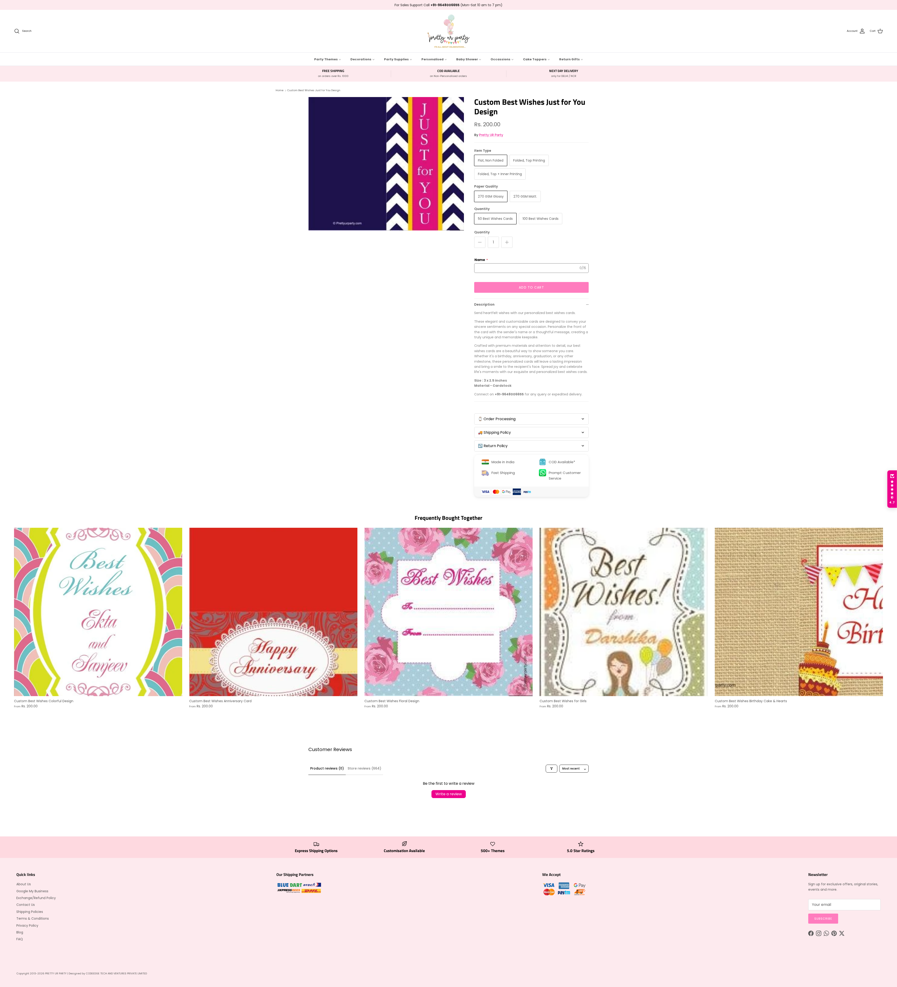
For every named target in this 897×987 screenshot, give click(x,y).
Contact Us (25, 904)
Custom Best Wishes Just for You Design (313, 90)
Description (484, 304)
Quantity (482, 232)
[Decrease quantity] (479, 242)
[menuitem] (328, 59)
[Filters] (551, 769)
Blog (19, 932)
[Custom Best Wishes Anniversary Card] (273, 612)
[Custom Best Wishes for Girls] (624, 612)
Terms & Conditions (32, 918)
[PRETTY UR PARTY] (448, 31)
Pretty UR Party (491, 135)
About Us (23, 884)
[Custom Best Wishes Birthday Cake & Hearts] (799, 612)
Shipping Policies (29, 911)
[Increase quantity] (507, 242)
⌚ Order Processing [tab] (497, 419)
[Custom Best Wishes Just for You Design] (386, 164)
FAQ (19, 939)
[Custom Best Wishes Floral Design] (448, 612)
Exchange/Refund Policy (36, 898)
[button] (892, 489)
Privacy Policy (27, 925)
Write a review (448, 794)
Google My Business (32, 891)
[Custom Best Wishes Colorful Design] (98, 612)
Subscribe (823, 919)
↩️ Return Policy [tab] (493, 445)
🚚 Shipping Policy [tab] (494, 432)
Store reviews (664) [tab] (364, 768)
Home (279, 90)
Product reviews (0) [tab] (327, 768)
